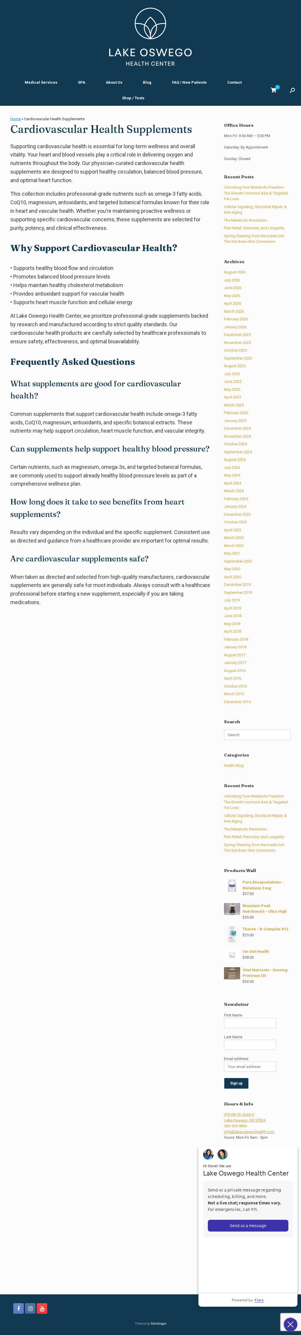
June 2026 (232, 288)
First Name (233, 1015)
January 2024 (235, 506)
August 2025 (234, 366)
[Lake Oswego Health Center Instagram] (30, 1308)
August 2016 (234, 670)
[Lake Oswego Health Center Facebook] (18, 1308)
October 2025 (235, 350)
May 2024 (232, 475)
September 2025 (238, 358)
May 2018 (232, 624)
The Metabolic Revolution (245, 220)
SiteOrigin (158, 1323)
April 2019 (232, 608)
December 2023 (237, 514)
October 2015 (235, 686)
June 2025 (232, 381)
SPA (81, 82)
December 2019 (237, 584)
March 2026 (234, 311)
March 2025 (234, 405)
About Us (114, 82)
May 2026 (232, 296)
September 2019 (238, 592)
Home (15, 119)
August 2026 (234, 272)
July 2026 (232, 280)
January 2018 (235, 647)
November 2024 (237, 436)
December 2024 (237, 428)
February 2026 (236, 319)
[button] (292, 90)
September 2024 (238, 452)
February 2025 (236, 413)
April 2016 (232, 678)
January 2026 (235, 327)
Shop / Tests (133, 98)
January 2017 (235, 662)
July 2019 (232, 600)
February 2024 (236, 499)
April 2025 (232, 397)
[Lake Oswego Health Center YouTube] (42, 1308)
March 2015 (234, 694)
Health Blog (234, 765)
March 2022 (234, 545)
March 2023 (234, 537)
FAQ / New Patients (189, 82)
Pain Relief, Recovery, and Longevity (254, 228)
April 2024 (232, 483)
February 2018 (236, 639)
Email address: (236, 1059)
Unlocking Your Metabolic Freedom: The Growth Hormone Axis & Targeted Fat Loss (256, 193)
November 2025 (237, 342)
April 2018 (232, 631)
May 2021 (232, 553)
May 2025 (232, 389)
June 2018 (232, 616)
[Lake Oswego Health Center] (150, 36)
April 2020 (232, 577)
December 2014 (237, 702)
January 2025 (235, 420)
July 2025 (232, 374)
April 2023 (232, 530)
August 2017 (234, 655)
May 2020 (232, 569)
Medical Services (41, 82)
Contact (234, 82)
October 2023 (235, 522)
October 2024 (235, 444)
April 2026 (232, 303)
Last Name (233, 1037)
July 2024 (232, 467)
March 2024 (234, 491)
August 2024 (234, 459)
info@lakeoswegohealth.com (249, 1132)
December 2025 (237, 334)
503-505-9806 (235, 1126)
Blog (147, 82)
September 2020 (238, 561)
